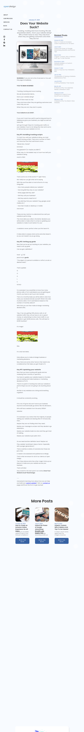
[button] (8, 22)
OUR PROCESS (8, 18)
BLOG (5, 26)
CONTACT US (7, 29)
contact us (46, 483)
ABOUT (5, 15)
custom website (31, 483)
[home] (9, 6)
